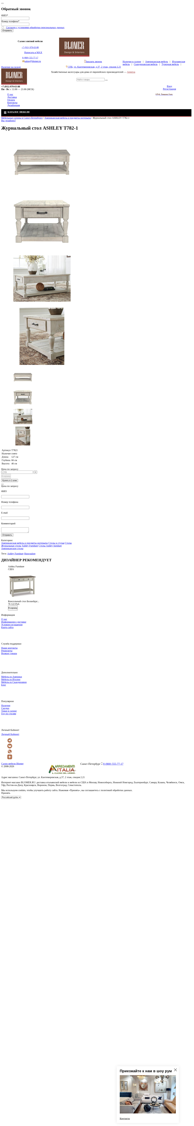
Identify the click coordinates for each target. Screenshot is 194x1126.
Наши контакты (9, 648)
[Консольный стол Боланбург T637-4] (22, 598)
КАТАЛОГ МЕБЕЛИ (19, 112)
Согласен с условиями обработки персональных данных (35, 27)
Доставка (12, 97)
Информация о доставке (13, 622)
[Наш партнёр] (62, 774)
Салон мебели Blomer (12, 763)
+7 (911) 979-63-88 (30, 47)
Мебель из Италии (10, 679)
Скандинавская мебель (145, 64)
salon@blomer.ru (33, 61)
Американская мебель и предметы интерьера (24, 543)
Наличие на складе (11, 67)
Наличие (5, 705)
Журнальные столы (11, 545)
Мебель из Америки (11, 676)
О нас (10, 94)
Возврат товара (9, 653)
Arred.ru (131, 72)
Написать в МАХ (33, 52)
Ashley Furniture (30, 545)
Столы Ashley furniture (50, 545)
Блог (3, 685)
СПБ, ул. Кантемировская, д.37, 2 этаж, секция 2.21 (94, 67)
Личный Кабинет (10, 734)
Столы (68, 543)
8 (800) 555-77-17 (30, 58)
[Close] (2, 3)
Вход (169, 86)
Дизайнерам (13, 105)
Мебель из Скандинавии (14, 682)
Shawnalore (29, 553)
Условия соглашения (11, 624)
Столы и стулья (56, 543)
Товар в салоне (9, 711)
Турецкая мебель (170, 64)
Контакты (12, 102)
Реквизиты (6, 650)
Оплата (11, 100)
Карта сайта (7, 627)
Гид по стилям (8, 713)
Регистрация (169, 89)
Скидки (5, 708)
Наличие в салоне (132, 61)
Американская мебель (156, 61)
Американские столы (12, 548)
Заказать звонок (94, 61)
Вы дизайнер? (8, 120)
